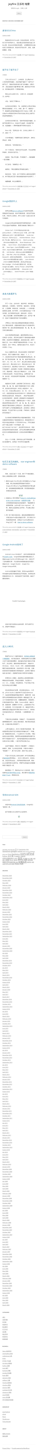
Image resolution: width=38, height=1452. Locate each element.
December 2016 (7, 999)
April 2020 (5, 958)
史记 (29, 858)
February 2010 (6, 1164)
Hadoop (20, 851)
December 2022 (7, 914)
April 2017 (5, 994)
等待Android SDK (10, 794)
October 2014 (6, 1043)
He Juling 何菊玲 (7, 1363)
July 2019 (5, 968)
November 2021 (7, 934)
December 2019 (7, 960)
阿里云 (17, 864)
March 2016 (5, 1016)
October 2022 (6, 919)
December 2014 (7, 1041)
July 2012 (5, 1094)
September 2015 (7, 1026)
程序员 (29, 862)
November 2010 (7, 1142)
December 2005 (7, 1283)
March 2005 (5, 1305)
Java (24, 851)
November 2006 (7, 1256)
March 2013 (5, 1074)
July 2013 (5, 1065)
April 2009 (5, 1189)
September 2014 (7, 1045)
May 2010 (5, 1157)
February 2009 (6, 1193)
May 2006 (5, 1271)
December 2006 (7, 1254)
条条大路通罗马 (9, 293)
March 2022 (5, 929)
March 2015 (5, 1033)
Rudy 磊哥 (5, 1375)
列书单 (4, 1322)
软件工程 (8, 864)
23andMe (4, 849)
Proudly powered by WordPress (20, 1448)
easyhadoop (6, 1412)
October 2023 (6, 895)
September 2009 (7, 1176)
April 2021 (5, 943)
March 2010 (5, 1162)
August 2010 (6, 1150)
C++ (17, 849)
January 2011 (6, 1138)
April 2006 (5, 1273)
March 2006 (5, 1276)
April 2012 (5, 1101)
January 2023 (6, 912)
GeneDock (6, 851)
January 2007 (6, 1252)
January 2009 (6, 1196)
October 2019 (6, 965)
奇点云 (11, 860)
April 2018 (5, 985)
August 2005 (6, 1293)
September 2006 (7, 1261)
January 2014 (6, 1053)
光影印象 (20, 186)
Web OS (4, 634)
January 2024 (6, 888)
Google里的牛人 (9, 201)
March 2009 (5, 1191)
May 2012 (5, 1099)
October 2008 (6, 1203)
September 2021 (7, 936)
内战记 (16, 858)
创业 (20, 858)
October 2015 (6, 1024)
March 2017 (5, 997)
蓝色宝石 (7, 758)
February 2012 (6, 1106)
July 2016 (5, 1011)
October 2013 (6, 1060)
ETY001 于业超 (6, 1361)
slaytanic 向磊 (6, 1378)
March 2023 (5, 907)
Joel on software (17, 211)
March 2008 (5, 1220)
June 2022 (5, 924)
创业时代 (5, 1324)
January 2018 (6, 990)
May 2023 (5, 902)
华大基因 (25, 858)
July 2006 (5, 1266)
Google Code (8, 557)
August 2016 (6, 1009)
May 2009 (5, 1186)
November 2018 (7, 977)
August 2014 (6, 1048)
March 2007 (5, 1247)
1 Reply (4, 75)
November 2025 (7, 878)
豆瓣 (3, 864)
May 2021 (5, 941)
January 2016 (6, 1021)
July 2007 (5, 1239)
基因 (3, 860)
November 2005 (7, 1286)
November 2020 (7, 948)
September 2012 (7, 1089)
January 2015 (6, 1038)
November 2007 (7, 1230)
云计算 (11, 856)
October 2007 (6, 1232)
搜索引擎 (5, 862)
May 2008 (5, 1215)
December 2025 (7, 875)
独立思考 (5, 1334)
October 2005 (6, 1288)
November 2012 (7, 1084)
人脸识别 (22, 856)
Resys (4, 1417)
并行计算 (21, 860)
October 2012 (6, 1087)
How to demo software (25, 522)
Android (32, 631)
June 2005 (5, 1298)
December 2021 (7, 931)
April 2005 (5, 1303)
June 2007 (5, 1242)
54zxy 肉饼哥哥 (6, 1351)
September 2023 (7, 897)
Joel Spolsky (15, 530)
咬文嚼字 (5, 1327)
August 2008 (6, 1208)
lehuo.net (4, 854)
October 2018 (6, 980)
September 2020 (7, 951)
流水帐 (19, 55)
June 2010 (5, 1155)
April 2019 (5, 973)
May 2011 (5, 1128)
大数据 (7, 860)
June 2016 (5, 1014)
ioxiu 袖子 (5, 1368)
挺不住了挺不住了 (10, 69)
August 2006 (6, 1264)
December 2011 (7, 1111)
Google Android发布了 (12, 544)
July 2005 (5, 1295)
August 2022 (6, 922)
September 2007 (7, 1235)
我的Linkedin (6, 1434)
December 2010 (7, 1140)
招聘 (25, 860)
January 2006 (6, 1281)
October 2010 (6, 1145)
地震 (34, 858)
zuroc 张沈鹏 (6, 1397)
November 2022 (7, 917)
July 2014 (5, 1050)
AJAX (9, 849)
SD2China (31, 55)
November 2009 (7, 1172)
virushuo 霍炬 (6, 1385)
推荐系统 (30, 860)
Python (4, 856)
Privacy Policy (6, 1448)
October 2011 (6, 1116)
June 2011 (5, 1125)
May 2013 (5, 1070)
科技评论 (20, 279)
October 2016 (6, 1004)
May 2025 (5, 883)
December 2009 (7, 1169)
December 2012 (7, 1082)
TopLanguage (6, 1421)
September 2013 (7, 1062)
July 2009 (5, 1181)
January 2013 (6, 1079)
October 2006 (6, 1259)
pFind (4, 189)
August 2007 (6, 1237)
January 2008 (6, 1225)
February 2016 (6, 1019)
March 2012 (5, 1104)
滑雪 (16, 862)
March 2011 (5, 1133)
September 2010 (7, 1147)
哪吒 (32, 858)
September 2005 (7, 1290)
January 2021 (6, 946)
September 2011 (7, 1118)
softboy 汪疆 (6, 1380)
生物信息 (22, 861)
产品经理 (17, 856)
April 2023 (5, 905)
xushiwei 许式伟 (7, 1390)
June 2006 (5, 1269)
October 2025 (6, 880)
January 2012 (6, 1108)
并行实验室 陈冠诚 (7, 1400)
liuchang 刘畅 (6, 1371)
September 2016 (7, 1007)
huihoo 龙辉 (6, 1366)
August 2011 (6, 1121)
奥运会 (15, 860)
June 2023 (5, 900)
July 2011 (5, 1123)
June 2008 (5, 1213)
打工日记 (25, 186)
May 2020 (5, 956)
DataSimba (22, 849)
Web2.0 (4, 782)
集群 (21, 864)
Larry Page (23, 530)
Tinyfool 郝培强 (7, 1383)
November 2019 (7, 963)
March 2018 (5, 987)
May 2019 (5, 970)
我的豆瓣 (5, 1436)
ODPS (23, 853)
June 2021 (5, 939)
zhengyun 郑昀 (6, 1392)
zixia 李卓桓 (5, 1395)
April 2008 (5, 1218)
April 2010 (5, 1159)
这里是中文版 (26, 500)
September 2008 (7, 1206)
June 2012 (5, 1096)
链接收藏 (5, 1339)
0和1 (18, 447)
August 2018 (6, 982)
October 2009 (6, 1174)
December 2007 (7, 1227)
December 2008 (7, 1198)
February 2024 (6, 885)
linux (9, 854)
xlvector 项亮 (6, 1388)
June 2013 (5, 1067)
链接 (12, 864)
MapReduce (16, 854)
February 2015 (6, 1036)
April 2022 (5, 926)
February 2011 (6, 1135)
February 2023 (6, 909)
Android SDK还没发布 (18, 805)
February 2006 (6, 1278)
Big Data (12, 849)
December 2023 (7, 890)
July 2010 (5, 1152)
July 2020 (5, 953)
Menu (19, 13)
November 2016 (7, 1002)
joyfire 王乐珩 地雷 (19, 4)
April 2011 (5, 1130)
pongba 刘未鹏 (6, 1373)
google (32, 279)
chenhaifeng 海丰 (7, 1354)
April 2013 (5, 1072)
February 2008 (6, 1222)
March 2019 (5, 975)
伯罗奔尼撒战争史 (8, 858)
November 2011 (7, 1113)
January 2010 (6, 1167)
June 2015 (5, 1028)
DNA (27, 849)
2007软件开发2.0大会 (13, 773)
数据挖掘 (12, 862)
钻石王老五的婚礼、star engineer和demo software (18, 462)
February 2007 (6, 1249)
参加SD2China (9, 30)
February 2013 (6, 1077)
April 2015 (5, 1031)
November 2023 (7, 892)
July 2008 (5, 1210)
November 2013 (7, 1057)
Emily (4, 1358)
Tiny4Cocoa (5, 1419)
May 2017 (5, 992)
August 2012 (6, 1091)
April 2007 (5, 1244)
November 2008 (7, 1201)
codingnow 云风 (7, 1356)
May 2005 (5, 1300)
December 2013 (7, 1055)
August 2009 (6, 1179)
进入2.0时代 (7, 646)
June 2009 (5, 1184)
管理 (33, 862)
